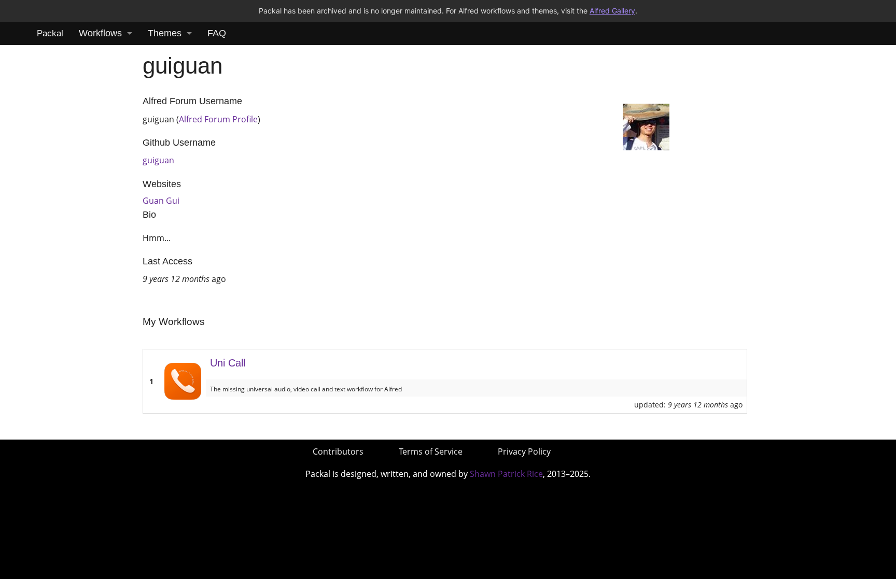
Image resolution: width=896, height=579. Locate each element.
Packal (50, 33)
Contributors (338, 451)
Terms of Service (431, 451)
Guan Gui (161, 200)
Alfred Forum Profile (218, 119)
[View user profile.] (646, 126)
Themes (164, 33)
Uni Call (227, 363)
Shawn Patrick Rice (506, 473)
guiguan (158, 160)
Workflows (100, 33)
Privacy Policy (524, 451)
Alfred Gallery (612, 10)
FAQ (216, 33)
